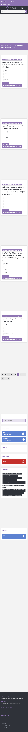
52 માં (5, 200)
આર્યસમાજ (6, 330)
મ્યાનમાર (6, 79)
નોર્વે (5, 266)
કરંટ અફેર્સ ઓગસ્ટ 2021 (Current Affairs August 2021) (13, 493)
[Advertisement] (14, 28)
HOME (2, 1)
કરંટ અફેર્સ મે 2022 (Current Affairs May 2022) (12, 59)
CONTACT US (11, 1)
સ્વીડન (5, 269)
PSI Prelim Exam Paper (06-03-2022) (10, 480)
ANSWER (5, 83)
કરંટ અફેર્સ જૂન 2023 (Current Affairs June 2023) (12, 495)
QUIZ (6, 1)
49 (15, 374)
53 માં (5, 206)
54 (5, 378)
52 (24, 374)
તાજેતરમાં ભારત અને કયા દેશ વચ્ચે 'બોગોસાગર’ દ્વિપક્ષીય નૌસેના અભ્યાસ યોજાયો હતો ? (13, 65)
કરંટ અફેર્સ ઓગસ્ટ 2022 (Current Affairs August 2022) (13, 485)
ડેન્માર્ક (5, 272)
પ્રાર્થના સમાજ (7, 327)
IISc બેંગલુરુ (6, 140)
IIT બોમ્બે (6, 138)
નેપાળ (5, 76)
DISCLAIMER (4, 723)
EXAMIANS (4, 710)
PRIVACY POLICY (5, 721)
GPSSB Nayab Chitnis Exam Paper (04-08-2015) (12, 473)
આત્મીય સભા (6, 324)
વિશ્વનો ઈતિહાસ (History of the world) (10, 475)
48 (11, 374)
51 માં (5, 197)
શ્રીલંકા (5, 70)
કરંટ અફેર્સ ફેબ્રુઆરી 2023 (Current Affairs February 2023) (13, 482)
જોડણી (4, 487)
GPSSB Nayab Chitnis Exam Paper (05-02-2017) (12, 477)
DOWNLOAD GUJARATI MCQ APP (13, 85)
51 (21, 374)
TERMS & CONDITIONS (6, 725)
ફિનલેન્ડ (6, 263)
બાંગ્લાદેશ (6, 73)
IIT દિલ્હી (6, 132)
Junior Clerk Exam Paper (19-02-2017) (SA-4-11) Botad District (13, 490)
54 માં (5, 203)
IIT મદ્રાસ (6, 135)
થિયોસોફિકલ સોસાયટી (8, 333)
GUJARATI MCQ (16, 8)
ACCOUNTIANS (5, 711)
